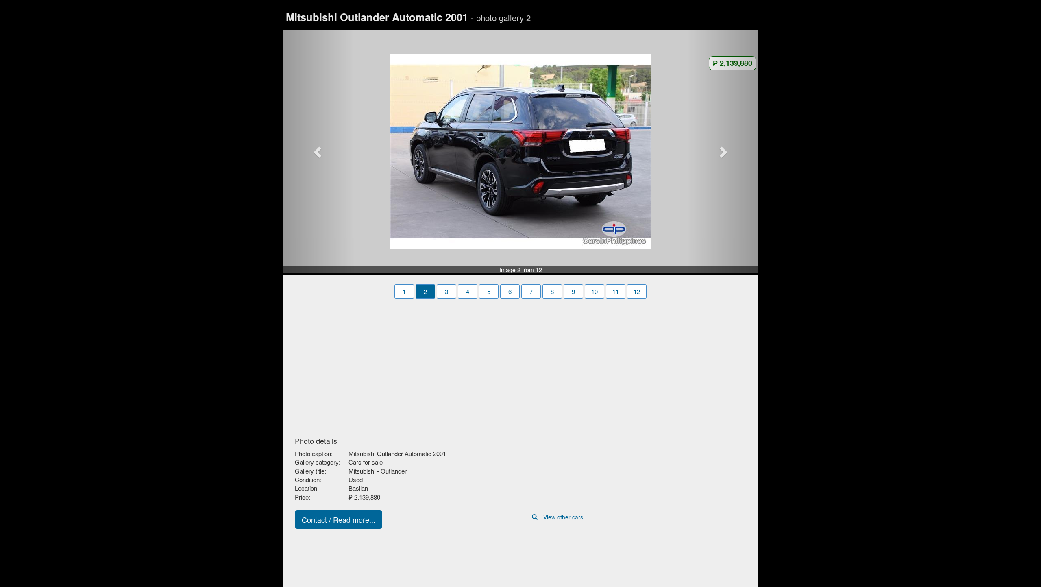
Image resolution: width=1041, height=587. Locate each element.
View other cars (563, 517)
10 (594, 291)
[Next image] (723, 152)
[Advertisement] (520, 370)
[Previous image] (318, 152)
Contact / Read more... (338, 519)
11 (615, 291)
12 (637, 291)
